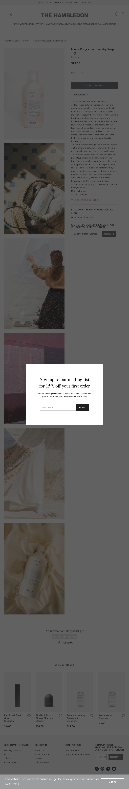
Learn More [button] (12, 783)
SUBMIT (83, 407)
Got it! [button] (112, 781)
